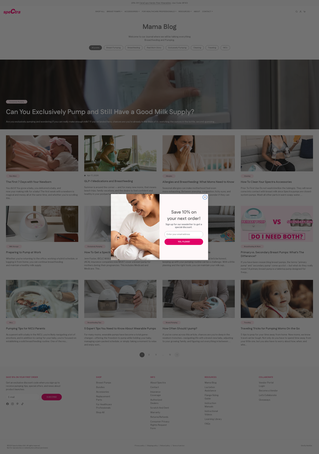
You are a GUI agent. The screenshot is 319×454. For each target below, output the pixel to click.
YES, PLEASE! (184, 241)
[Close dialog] (205, 197)
